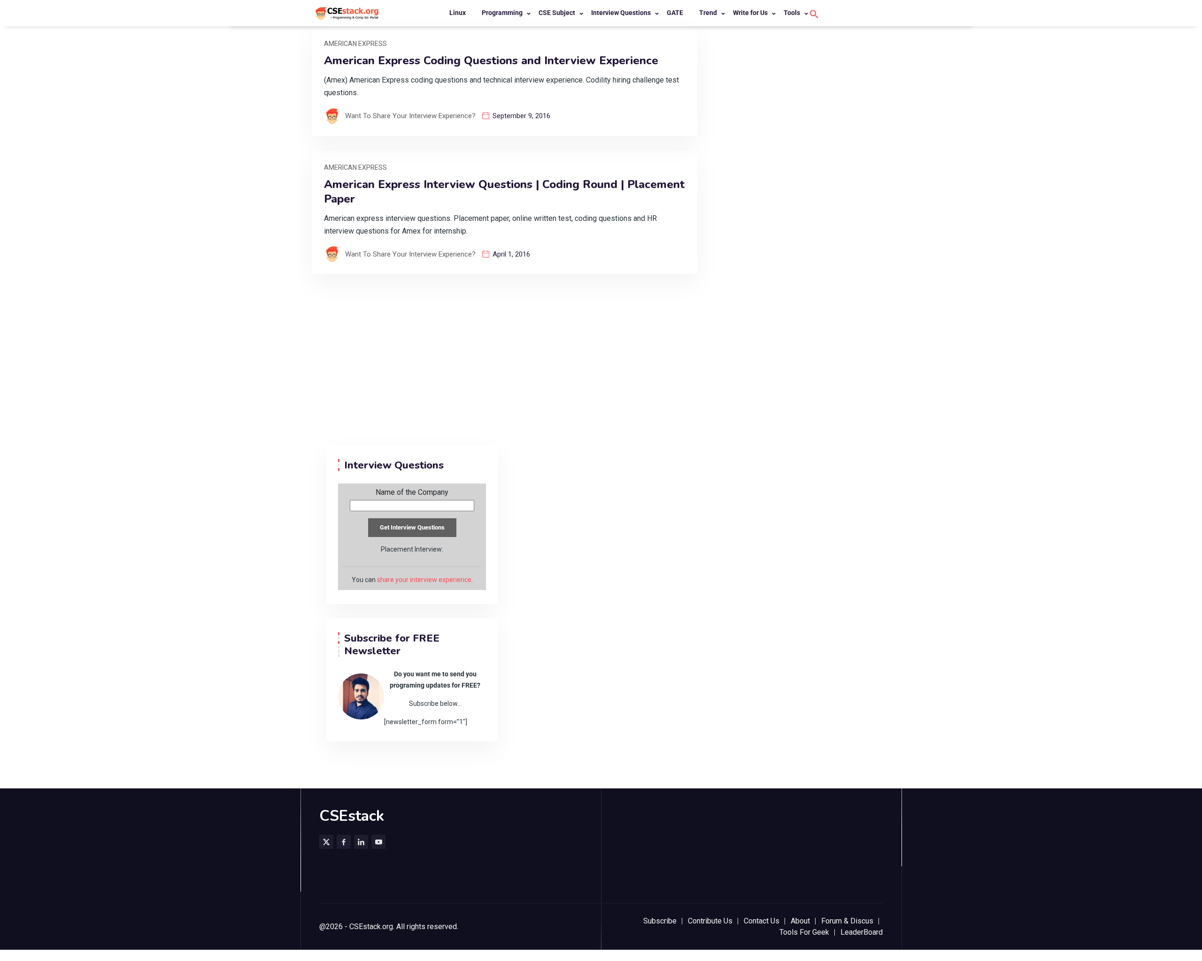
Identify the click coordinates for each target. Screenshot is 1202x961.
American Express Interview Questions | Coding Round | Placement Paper (504, 191)
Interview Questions (621, 12)
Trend (708, 12)
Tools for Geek (804, 932)
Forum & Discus (847, 920)
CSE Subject (557, 12)
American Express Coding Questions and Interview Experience (491, 60)
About (800, 920)
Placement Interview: (412, 549)
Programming (502, 12)
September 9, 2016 (521, 116)
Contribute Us (710, 920)
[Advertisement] (601, 374)
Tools (792, 12)
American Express (355, 43)
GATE (675, 12)
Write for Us (750, 12)
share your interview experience (424, 579)
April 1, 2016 (511, 254)
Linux (457, 12)
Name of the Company (412, 492)
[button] (814, 13)
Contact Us (761, 920)
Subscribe (660, 920)
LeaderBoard (861, 932)
